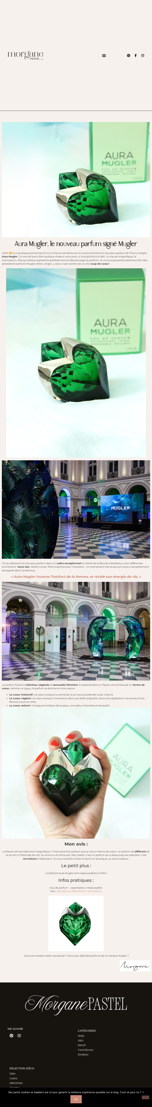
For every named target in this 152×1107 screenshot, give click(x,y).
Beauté (81, 1045)
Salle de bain (16, 1083)
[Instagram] (142, 55)
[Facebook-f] (135, 55)
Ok (76, 1099)
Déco (80, 1040)
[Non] (145, 1097)
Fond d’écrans (85, 1049)
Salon (12, 1073)
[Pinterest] (128, 55)
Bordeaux (83, 1054)
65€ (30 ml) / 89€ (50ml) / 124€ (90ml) (79, 891)
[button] (104, 55)
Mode (81, 1035)
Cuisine (13, 1078)
